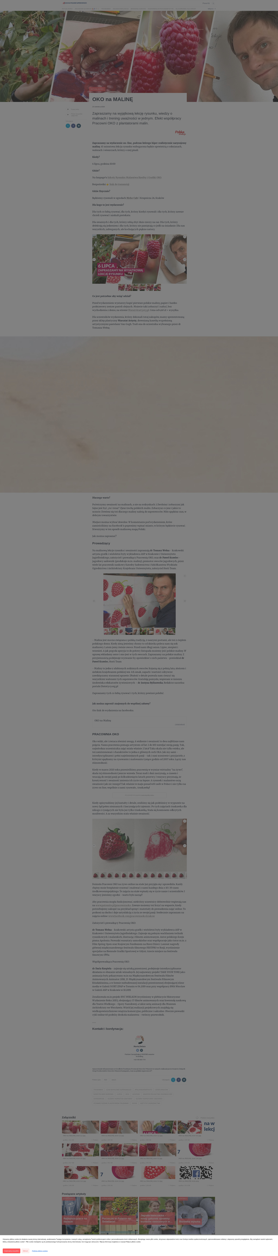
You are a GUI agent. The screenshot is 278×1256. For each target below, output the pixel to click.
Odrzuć (25, 1251)
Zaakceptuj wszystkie (11, 1251)
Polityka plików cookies (40, 1251)
